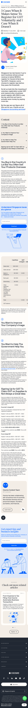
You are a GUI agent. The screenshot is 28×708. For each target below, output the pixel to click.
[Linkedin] (23, 509)
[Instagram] (20, 678)
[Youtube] (16, 678)
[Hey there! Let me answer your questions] (25, 698)
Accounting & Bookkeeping (10, 33)
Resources (4, 661)
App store (15, 684)
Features (3, 652)
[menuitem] (3, 518)
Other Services (5, 657)
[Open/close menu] (26, 2)
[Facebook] (4, 678)
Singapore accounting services (13, 109)
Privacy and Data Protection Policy (18, 230)
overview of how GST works (8, 368)
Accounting (4, 648)
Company (3, 666)
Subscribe (14, 545)
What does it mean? (6, 705)
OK (24, 705)
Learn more (8, 510)
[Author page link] (14, 67)
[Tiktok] (24, 678)
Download (14, 226)
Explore (13, 632)
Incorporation (5, 643)
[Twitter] (8, 678)
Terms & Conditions (17, 229)
